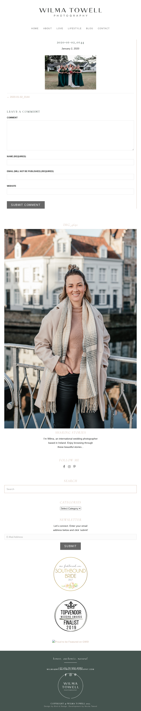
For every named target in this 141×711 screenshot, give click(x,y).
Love (60, 28)
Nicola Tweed (91, 706)
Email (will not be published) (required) (30, 171)
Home (35, 28)
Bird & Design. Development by (69, 706)
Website (11, 186)
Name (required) (16, 156)
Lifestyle (75, 28)
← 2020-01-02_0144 (18, 97)
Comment (12, 117)
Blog (89, 28)
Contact (104, 28)
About (47, 28)
